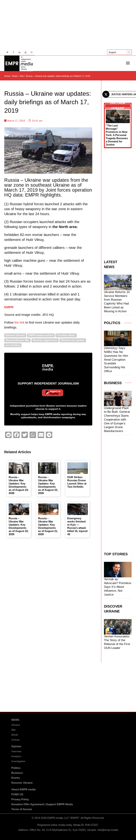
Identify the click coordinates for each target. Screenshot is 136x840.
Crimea (15, 739)
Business (17, 772)
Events (15, 777)
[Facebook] (13, 52)
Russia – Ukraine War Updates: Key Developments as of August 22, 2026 (19, 526)
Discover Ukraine (22, 782)
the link (19, 322)
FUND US (17, 794)
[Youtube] (25, 52)
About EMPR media (23, 789)
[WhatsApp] (33, 435)
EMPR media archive (41, 335)
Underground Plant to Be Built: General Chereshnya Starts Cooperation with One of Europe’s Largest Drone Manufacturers (117, 419)
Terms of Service (21, 809)
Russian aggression (45, 340)
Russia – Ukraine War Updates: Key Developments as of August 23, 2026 (48, 485)
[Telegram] (49, 435)
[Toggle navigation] (128, 63)
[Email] (41, 435)
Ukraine (15, 724)
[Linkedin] (19, 52)
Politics (16, 767)
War (13, 729)
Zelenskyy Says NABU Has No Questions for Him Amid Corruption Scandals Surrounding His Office (116, 359)
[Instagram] (31, 52)
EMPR (8, 307)
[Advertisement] (68, 24)
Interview (16, 751)
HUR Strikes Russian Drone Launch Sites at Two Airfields (76, 482)
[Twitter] (7, 52)
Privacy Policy (20, 799)
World (14, 734)
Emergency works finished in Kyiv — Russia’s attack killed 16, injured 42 (77, 526)
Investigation (18, 761)
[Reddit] (8, 435)
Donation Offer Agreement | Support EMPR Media (42, 804)
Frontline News (66, 335)
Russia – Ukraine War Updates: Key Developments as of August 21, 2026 (48, 526)
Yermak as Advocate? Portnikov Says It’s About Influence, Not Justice (117, 587)
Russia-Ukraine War (17, 340)
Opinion (16, 746)
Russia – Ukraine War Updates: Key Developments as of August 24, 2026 (19, 485)
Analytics (16, 756)
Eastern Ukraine (15, 335)
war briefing (13, 345)
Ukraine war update (72, 340)
